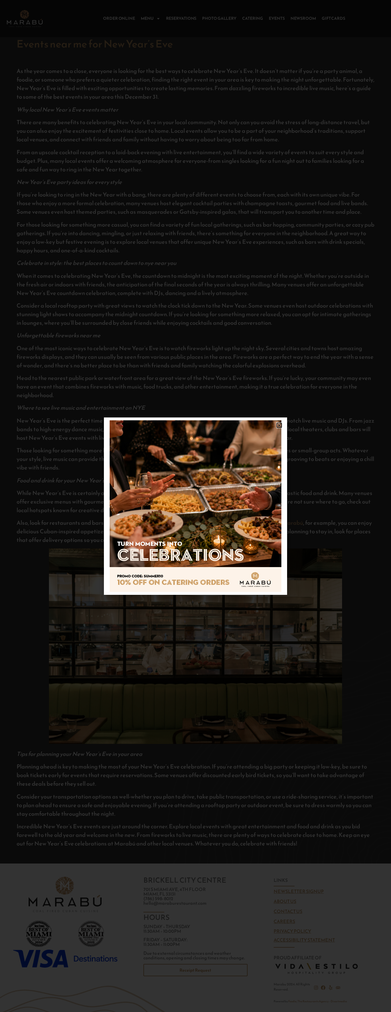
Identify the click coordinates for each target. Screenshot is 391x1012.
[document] (195, 506)
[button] (279, 425)
